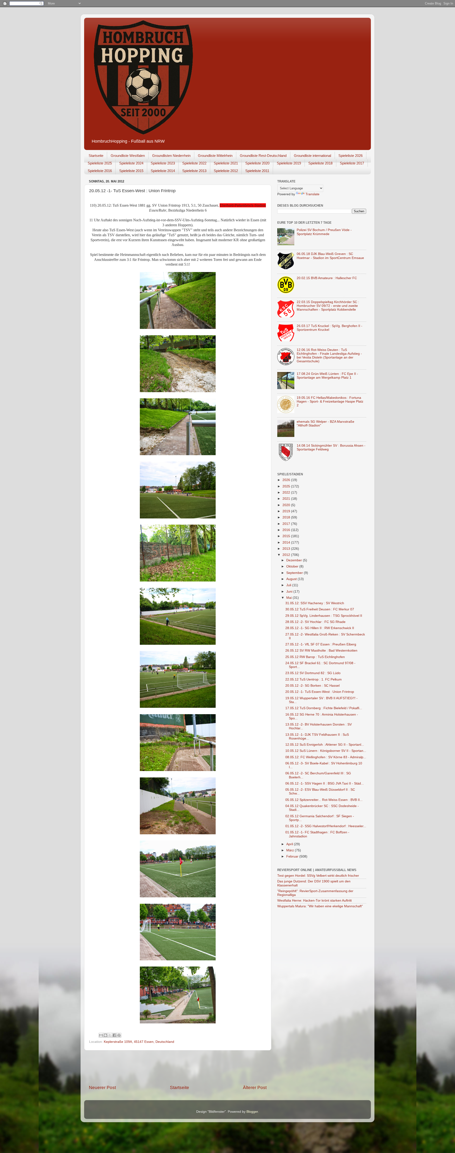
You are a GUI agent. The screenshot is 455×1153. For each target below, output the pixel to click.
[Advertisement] (177, 1067)
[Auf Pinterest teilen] (119, 1035)
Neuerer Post (102, 1087)
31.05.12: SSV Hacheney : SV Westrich (314, 603)
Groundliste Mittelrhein (215, 156)
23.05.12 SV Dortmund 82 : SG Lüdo (313, 673)
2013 (286, 548)
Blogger (252, 1111)
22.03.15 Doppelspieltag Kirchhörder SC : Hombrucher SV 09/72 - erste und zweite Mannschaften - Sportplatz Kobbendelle (328, 305)
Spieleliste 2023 (163, 163)
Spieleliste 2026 (350, 156)
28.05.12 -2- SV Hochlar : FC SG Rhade (315, 622)
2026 (286, 480)
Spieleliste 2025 (100, 163)
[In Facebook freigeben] (114, 1035)
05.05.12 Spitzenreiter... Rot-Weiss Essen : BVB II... (324, 800)
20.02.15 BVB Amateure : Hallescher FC (327, 278)
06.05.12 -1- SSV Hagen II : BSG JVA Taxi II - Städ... (324, 783)
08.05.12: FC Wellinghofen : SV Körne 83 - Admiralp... (325, 757)
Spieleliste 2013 (194, 171)
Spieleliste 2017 (352, 163)
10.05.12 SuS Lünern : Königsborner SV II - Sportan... (325, 751)
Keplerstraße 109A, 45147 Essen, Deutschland (139, 1042)
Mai (289, 597)
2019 (286, 511)
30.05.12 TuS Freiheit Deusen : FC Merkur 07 (319, 609)
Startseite (96, 156)
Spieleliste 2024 (131, 163)
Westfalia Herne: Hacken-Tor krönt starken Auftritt (314, 900)
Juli (289, 585)
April (290, 844)
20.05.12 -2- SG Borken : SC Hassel (312, 685)
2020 (286, 505)
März (290, 850)
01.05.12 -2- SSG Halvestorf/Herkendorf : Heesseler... (325, 826)
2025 (286, 486)
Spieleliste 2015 (131, 171)
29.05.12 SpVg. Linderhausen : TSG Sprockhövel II (323, 615)
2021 (286, 498)
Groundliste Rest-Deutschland (263, 156)
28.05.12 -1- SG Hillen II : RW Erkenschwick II (319, 628)
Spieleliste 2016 (100, 171)
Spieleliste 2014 (163, 171)
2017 (286, 524)
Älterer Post (255, 1087)
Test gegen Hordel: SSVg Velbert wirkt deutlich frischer (318, 875)
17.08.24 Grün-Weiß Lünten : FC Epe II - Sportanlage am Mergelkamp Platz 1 (327, 375)
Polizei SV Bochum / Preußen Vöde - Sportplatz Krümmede (324, 232)
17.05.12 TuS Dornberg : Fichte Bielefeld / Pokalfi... (323, 708)
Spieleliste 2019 (289, 163)
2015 (286, 536)
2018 (286, 517)
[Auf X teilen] (110, 1035)
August (292, 579)
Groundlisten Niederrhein (171, 156)
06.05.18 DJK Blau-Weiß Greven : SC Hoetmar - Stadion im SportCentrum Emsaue (330, 255)
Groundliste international (312, 156)
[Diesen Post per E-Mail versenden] (101, 1035)
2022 (286, 492)
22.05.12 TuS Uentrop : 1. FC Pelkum (313, 679)
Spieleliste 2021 (226, 163)
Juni (289, 591)
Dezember (294, 560)
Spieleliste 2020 (257, 163)
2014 (286, 542)
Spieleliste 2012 (226, 171)
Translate (312, 194)
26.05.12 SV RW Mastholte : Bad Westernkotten (321, 650)
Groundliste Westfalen (128, 156)
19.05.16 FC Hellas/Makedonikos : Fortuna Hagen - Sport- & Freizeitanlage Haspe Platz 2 (330, 401)
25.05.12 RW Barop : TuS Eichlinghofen (315, 657)
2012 (286, 555)
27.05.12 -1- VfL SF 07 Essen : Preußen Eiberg (320, 644)
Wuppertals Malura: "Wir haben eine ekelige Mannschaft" (320, 906)
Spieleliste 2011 (257, 171)
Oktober (292, 566)
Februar (292, 856)
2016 (286, 530)
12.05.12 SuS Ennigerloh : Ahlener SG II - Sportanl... (324, 744)
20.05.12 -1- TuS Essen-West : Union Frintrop (319, 692)
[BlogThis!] (105, 1035)
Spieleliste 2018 (320, 163)
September (295, 573)
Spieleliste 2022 (194, 163)
